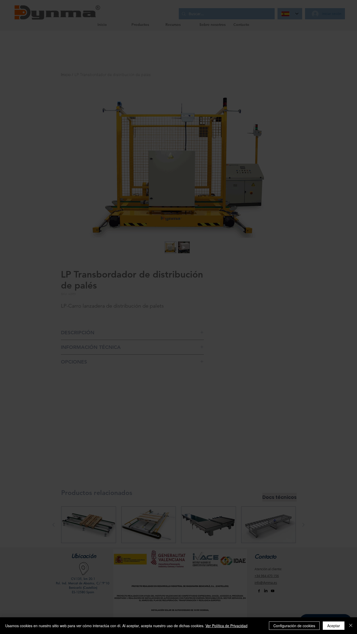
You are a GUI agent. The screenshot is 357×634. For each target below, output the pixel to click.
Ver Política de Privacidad (226, 625)
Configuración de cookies (294, 625)
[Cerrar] (351, 625)
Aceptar (333, 625)
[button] (277, 189)
